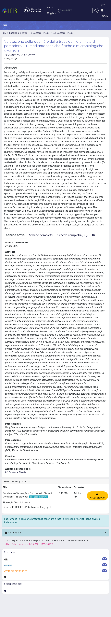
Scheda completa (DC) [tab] (72, 235)
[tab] (94, 235)
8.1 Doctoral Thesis (63, 32)
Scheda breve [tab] (15, 235)
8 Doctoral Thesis (40, 32)
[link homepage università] (32, 10)
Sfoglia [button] (50, 13)
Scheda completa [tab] (41, 235)
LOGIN (104, 16)
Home (50, 7)
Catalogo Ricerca (18, 32)
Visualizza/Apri (97, 496)
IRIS (4, 32)
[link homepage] (10, 10)
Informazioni (14, 532)
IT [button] (102, 4)
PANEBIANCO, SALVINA (20, 54)
